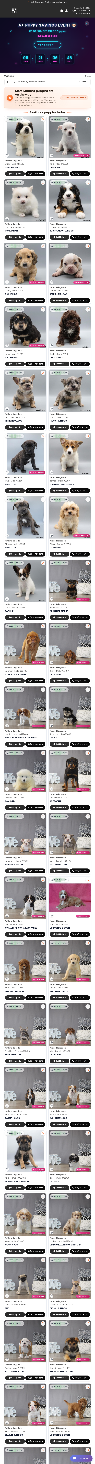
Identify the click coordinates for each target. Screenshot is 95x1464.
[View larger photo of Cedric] (43, 563)
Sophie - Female (61, 1304)
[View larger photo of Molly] (87, 816)
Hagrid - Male (60, 1368)
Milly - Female (60, 1051)
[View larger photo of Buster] (43, 1323)
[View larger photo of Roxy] (87, 879)
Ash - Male (58, 1114)
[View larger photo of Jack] (87, 309)
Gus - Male (14, 480)
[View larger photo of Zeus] (43, 1196)
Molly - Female (60, 861)
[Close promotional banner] (87, 23)
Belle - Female (60, 1431)
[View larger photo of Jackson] (43, 816)
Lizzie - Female (60, 734)
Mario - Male (59, 987)
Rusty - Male (59, 417)
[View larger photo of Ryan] (87, 626)
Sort (84, 81)
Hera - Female (15, 1431)
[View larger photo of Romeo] (87, 436)
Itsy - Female (60, 1177)
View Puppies (45, 44)
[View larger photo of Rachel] (87, 1196)
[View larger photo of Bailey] (43, 1450)
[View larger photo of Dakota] (43, 1260)
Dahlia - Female (16, 734)
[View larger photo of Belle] (87, 1387)
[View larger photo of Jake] (87, 119)
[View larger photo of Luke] (87, 563)
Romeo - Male (60, 480)
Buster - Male (15, 1368)
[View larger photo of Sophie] (87, 1260)
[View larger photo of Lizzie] (87, 689)
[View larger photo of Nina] (43, 373)
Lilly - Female (15, 227)
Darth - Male (59, 290)
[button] (14, 119)
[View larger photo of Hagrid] (87, 1323)
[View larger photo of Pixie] (87, 1450)
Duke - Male (14, 164)
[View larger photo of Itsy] (87, 1133)
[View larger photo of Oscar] (43, 753)
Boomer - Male (16, 671)
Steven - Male (15, 544)
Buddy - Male (15, 290)
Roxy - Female (60, 924)
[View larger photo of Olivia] (87, 499)
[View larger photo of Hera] (43, 1387)
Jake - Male (59, 164)
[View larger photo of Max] (87, 753)
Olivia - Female (60, 544)
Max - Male (58, 797)
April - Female (15, 1177)
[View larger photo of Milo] (43, 943)
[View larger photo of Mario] (87, 943)
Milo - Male (14, 987)
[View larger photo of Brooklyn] (43, 1006)
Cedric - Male (15, 607)
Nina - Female (15, 417)
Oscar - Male (15, 797)
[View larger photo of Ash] (87, 1070)
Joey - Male (14, 354)
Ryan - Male (59, 671)
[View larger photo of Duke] (43, 119)
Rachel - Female (61, 1241)
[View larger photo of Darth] (87, 246)
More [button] (88, 76)
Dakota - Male (15, 1304)
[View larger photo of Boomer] (43, 626)
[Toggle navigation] (7, 10)
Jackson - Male (16, 861)
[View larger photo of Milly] (87, 1006)
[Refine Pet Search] (8, 82)
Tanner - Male (60, 227)
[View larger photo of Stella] (43, 1070)
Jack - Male (59, 354)
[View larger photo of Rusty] (87, 373)
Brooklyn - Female (17, 1051)
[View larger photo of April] (43, 1133)
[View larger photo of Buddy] (43, 246)
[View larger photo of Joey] (43, 309)
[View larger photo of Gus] (43, 436)
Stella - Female (16, 1114)
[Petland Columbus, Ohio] (14, 11)
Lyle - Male (14, 924)
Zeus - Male (14, 1241)
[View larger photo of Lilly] (43, 182)
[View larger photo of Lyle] (43, 879)
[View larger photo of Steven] (43, 499)
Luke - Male (59, 607)
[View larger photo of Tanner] (87, 182)
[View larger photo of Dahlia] (43, 689)
